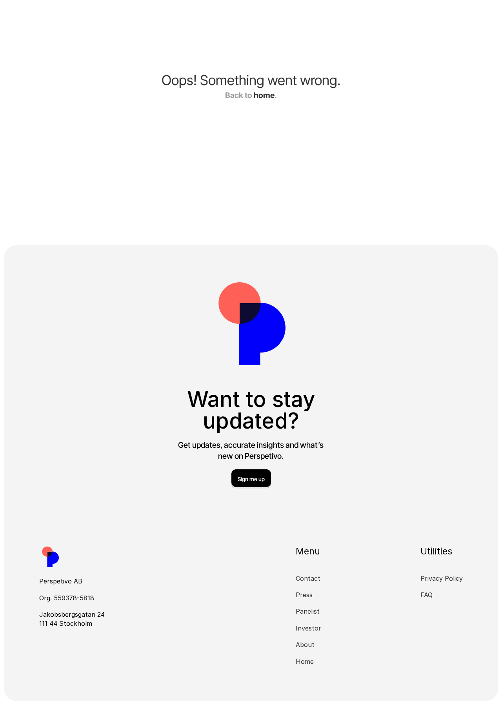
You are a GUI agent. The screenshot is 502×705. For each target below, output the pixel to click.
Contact (308, 578)
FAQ (426, 595)
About (305, 645)
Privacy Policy (441, 578)
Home (305, 661)
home (264, 95)
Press (304, 595)
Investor (308, 628)
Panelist (308, 611)
